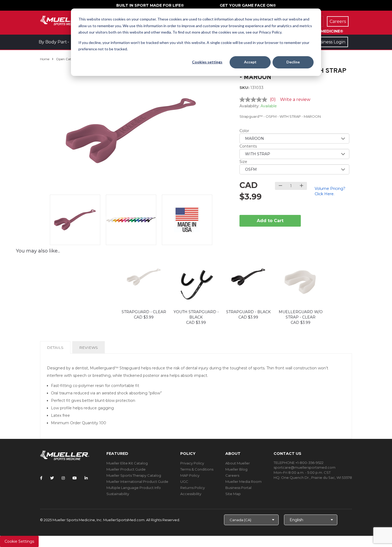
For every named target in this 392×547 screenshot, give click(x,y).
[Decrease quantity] (280, 186)
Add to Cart (270, 220)
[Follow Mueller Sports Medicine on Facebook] (41, 478)
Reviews (88, 347)
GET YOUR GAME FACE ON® (248, 5)
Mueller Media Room (243, 481)
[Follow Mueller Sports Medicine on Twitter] (52, 478)
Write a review (295, 99)
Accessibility (190, 494)
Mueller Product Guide (126, 469)
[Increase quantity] (301, 186)
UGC (184, 481)
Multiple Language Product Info (133, 487)
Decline (293, 62)
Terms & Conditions (196, 469)
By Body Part (53, 41)
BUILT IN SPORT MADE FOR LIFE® (150, 5)
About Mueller (237, 463)
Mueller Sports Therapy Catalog (133, 475)
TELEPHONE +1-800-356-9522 (298, 462)
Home (44, 59)
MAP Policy (189, 475)
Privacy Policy (192, 463)
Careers (232, 475)
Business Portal (238, 487)
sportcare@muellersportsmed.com (304, 467)
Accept (250, 62)
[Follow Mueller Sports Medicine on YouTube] (75, 478)
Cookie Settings (19, 541)
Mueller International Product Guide (137, 481)
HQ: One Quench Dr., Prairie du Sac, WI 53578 (313, 477)
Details (56, 349)
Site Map (233, 494)
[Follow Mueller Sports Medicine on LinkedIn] (86, 478)
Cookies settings (207, 62)
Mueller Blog (236, 469)
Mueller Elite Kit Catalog (127, 463)
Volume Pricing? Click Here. (330, 191)
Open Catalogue (69, 59)
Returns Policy (192, 487)
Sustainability (117, 494)
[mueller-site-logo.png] (64, 19)
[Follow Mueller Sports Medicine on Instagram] (63, 478)
